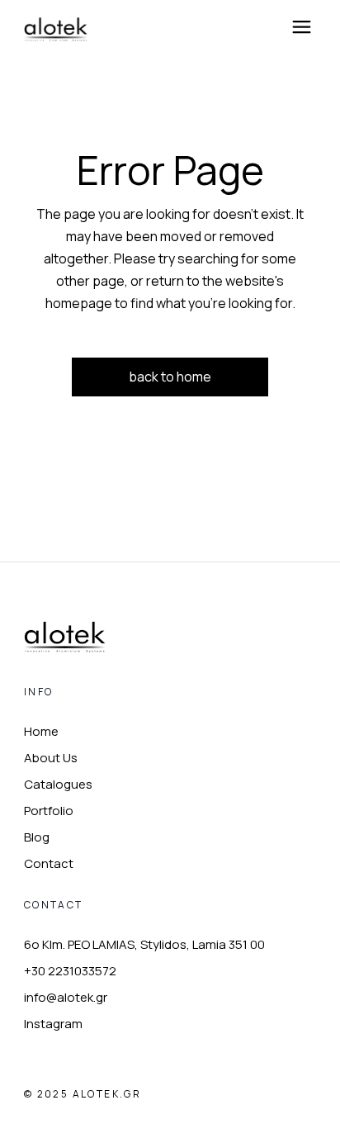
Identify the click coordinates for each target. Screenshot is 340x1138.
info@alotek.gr (65, 997)
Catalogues (58, 784)
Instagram (53, 1023)
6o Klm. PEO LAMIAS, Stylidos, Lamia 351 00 (144, 944)
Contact (48, 863)
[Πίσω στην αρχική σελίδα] (65, 636)
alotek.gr (107, 1094)
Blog (37, 837)
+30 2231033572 (70, 970)
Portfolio (48, 810)
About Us (51, 757)
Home (41, 731)
